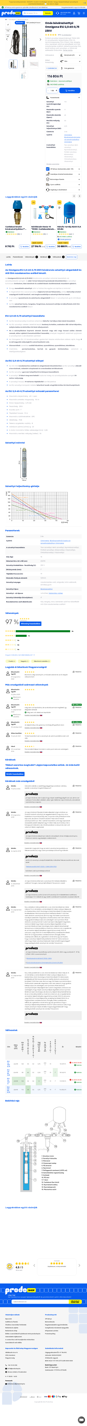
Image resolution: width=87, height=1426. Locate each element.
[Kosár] (79, 13)
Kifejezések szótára (51, 1331)
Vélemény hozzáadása (30, 624)
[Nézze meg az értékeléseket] (51, 35)
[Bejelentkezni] (74, 13)
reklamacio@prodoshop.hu (16, 1384)
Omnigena (68, 135)
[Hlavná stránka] (6, 19)
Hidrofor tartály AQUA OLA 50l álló (69, 228)
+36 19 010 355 (12, 1365)
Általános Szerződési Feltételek (15, 1325)
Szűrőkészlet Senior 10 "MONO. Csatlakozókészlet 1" (43, 229)
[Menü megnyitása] (84, 13)
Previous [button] (34, 1265)
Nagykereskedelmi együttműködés (56, 1325)
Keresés (48, 13)
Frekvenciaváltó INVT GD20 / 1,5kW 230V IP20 (41, 866)
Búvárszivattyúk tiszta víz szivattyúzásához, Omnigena (72, 139)
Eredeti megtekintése (32, 715)
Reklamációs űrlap (11, 1331)
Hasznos (78, 672)
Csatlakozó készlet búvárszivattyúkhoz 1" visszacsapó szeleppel (15, 229)
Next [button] (79, 1265)
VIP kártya (48, 1319)
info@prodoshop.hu (14, 1368)
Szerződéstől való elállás (13, 1342)
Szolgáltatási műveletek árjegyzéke (57, 1328)
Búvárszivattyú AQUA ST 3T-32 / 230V (39, 958)
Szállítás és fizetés (11, 1322)
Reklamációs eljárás (11, 1328)
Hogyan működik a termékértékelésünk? (19, 655)
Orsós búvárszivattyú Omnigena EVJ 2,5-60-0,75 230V (45, 962)
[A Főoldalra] (11, 13)
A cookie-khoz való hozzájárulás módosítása (19, 1339)
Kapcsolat (8, 1319)
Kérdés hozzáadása (14, 774)
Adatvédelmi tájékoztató (13, 1336)
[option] (57, 1267)
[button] (79, 97)
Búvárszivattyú (47, 589)
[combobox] (70, 55)
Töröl (41, 13)
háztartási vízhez (56, 593)
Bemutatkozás (50, 1322)
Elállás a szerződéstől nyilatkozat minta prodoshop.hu (22, 1333)
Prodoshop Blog (50, 1333)
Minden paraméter (52, 164)
